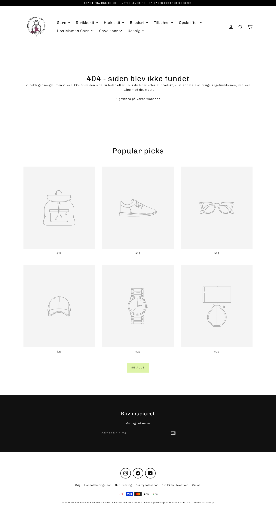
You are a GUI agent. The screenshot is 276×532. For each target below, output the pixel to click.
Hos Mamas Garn (74, 31)
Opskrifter (189, 22)
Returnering (123, 485)
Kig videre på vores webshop (138, 99)
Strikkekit (85, 22)
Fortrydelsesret (147, 485)
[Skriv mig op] (173, 433)
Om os (196, 485)
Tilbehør (162, 22)
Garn (62, 22)
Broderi (137, 22)
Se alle (138, 367)
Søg (77, 485)
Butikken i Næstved (175, 485)
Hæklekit (112, 22)
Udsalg (135, 31)
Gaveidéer (109, 31)
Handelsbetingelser (97, 485)
